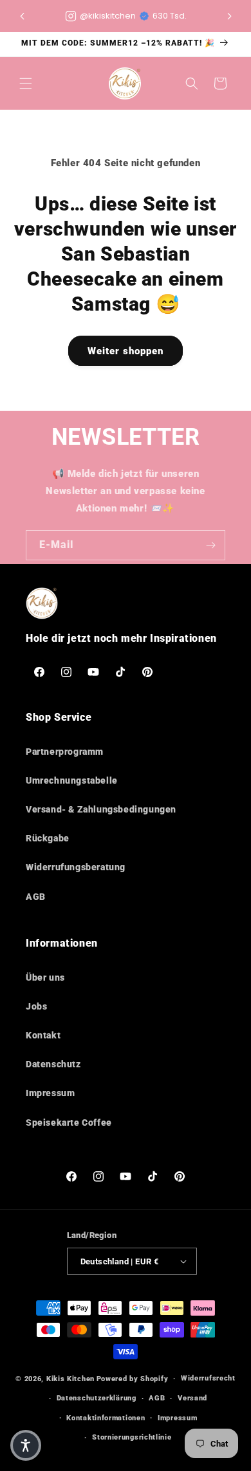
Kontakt (43, 1035)
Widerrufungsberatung (76, 867)
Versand (192, 1398)
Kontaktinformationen (105, 1418)
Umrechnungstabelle (72, 780)
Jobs (36, 1006)
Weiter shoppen (125, 351)
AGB (36, 896)
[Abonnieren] (210, 545)
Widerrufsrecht (208, 1378)
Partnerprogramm (65, 751)
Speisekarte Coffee (69, 1122)
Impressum (50, 1093)
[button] (229, 16)
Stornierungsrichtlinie (131, 1437)
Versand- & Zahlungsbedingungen (101, 809)
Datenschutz (53, 1064)
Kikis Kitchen (70, 1379)
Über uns (45, 977)
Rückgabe (48, 838)
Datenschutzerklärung (96, 1398)
